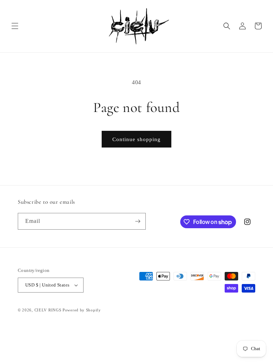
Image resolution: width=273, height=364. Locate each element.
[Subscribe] (137, 221)
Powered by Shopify (82, 310)
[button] (15, 26)
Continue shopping (136, 139)
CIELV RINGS (47, 310)
